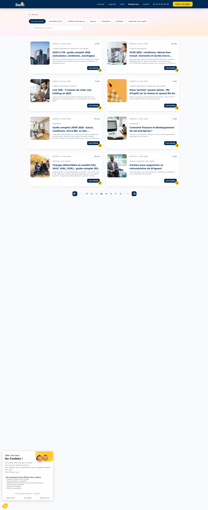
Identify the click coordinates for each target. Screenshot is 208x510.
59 (128, 194)
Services (100, 4)
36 (92, 194)
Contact (146, 4)
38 (101, 194)
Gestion (93, 21)
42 (121, 194)
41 (116, 194)
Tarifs (122, 4)
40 (111, 194)
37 (97, 194)
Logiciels (112, 4)
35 (87, 194)
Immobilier (106, 21)
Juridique (119, 21)
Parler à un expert (182, 4)
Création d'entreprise (76, 21)
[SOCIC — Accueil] (20, 4)
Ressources (133, 4)
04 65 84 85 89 (162, 4)
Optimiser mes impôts (137, 21)
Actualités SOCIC (55, 21)
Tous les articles (37, 21)
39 (106, 194)
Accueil (35, 14)
